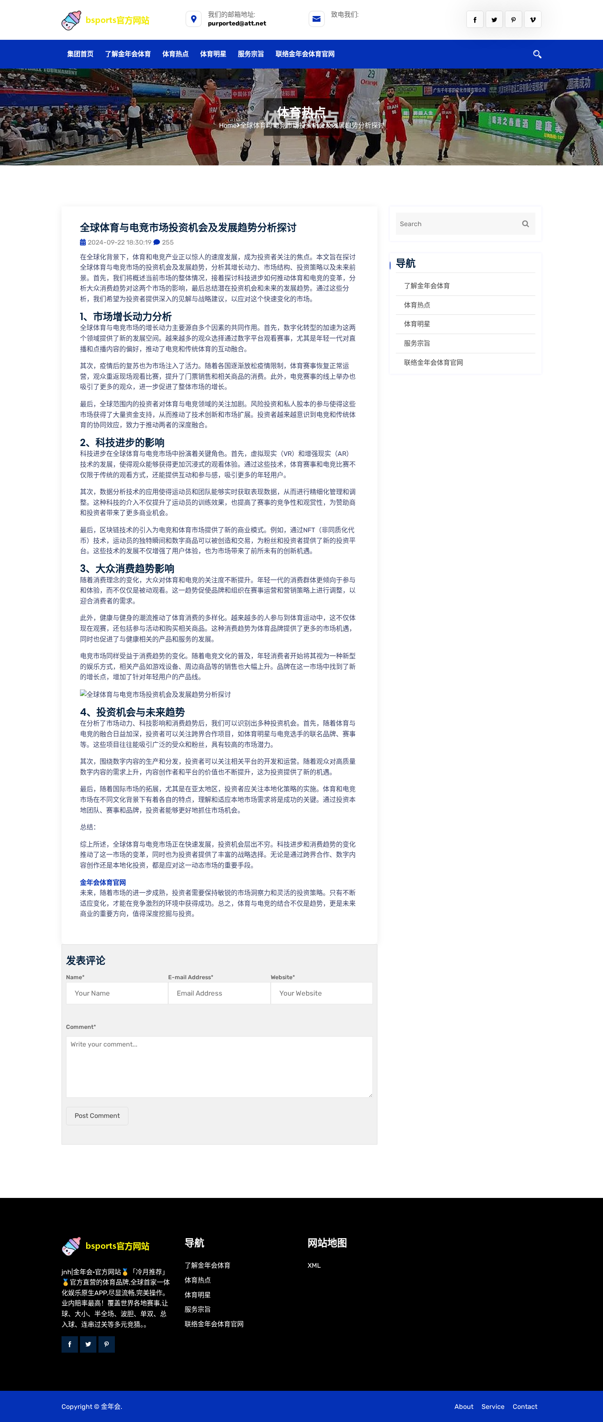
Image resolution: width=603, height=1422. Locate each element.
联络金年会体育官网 (305, 54)
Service (493, 1407)
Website (283, 977)
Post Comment (97, 1116)
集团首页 (80, 54)
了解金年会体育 (128, 54)
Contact (525, 1407)
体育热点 (175, 54)
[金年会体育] (114, 20)
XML (314, 1265)
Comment (81, 1027)
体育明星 (213, 54)
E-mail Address (190, 977)
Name (75, 977)
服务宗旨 (251, 54)
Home (228, 125)
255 (168, 242)
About (464, 1407)
